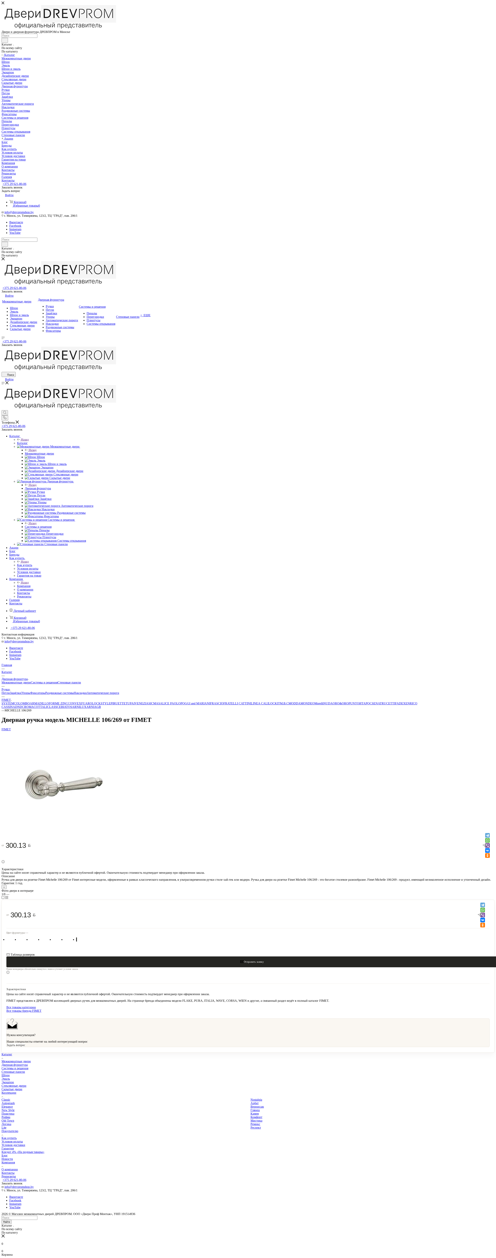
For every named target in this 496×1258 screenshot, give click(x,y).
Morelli (318, 703)
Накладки (80, 693)
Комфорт (256, 1117)
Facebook (15, 225)
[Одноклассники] (487, 855)
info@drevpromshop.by (19, 212)
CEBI (60, 707)
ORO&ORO (341, 703)
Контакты (8, 1173)
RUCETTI (388, 703)
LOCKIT (274, 703)
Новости (7, 1159)
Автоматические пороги (103, 693)
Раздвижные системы (59, 693)
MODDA (294, 703)
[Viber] (487, 845)
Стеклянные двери (14, 1085)
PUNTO (354, 703)
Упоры (25, 693)
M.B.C (284, 703)
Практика (8, 1113)
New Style (8, 1110)
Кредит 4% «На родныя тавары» (23, 1152)
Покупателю (10, 1131)
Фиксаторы (37, 693)
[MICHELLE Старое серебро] (64, 830)
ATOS (68, 707)
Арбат (255, 1103)
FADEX (400, 703)
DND (18, 707)
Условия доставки (13, 1145)
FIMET (6, 729)
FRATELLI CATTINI (237, 703)
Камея (255, 1113)
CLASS (52, 707)
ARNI (90, 707)
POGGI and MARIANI (195, 703)
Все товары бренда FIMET (23, 1010)
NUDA (328, 703)
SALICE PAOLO (169, 703)
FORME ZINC (58, 703)
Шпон (6, 1075)
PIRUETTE (118, 703)
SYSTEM (8, 703)
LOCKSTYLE (101, 703)
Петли (6, 693)
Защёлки (15, 693)
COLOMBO (22, 703)
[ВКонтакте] (487, 850)
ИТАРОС (365, 703)
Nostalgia (256, 1099)
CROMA (28, 707)
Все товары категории (21, 1007)
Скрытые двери (12, 1089)
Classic (6, 1099)
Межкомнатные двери (39, 453)
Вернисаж (257, 1106)
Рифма (6, 1117)
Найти (6, 1221)
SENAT (377, 703)
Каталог (22, 443)
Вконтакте (16, 222)
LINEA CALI (259, 703)
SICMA (153, 703)
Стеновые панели (69, 682)
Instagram (15, 229)
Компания (23, 586)
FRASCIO (216, 703)
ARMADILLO (39, 703)
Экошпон (8, 1082)
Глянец (255, 1110)
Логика (6, 1124)
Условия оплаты (12, 1141)
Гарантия (8, 1148)
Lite (4, 1127)
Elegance (7, 1106)
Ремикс (255, 1124)
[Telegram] (487, 835)
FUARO (86, 703)
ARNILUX (79, 707)
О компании (10, 1169)
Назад (25, 439)
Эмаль (6, 1078)
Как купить (24, 565)
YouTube (15, 232)
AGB (97, 707)
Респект (256, 1127)
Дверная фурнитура (38, 488)
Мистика (256, 1120)
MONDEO (307, 703)
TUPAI (130, 703)
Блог (5, 1155)
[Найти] (5, 40)
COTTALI (40, 707)
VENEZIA (141, 703)
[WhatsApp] (487, 840)
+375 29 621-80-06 (14, 184)
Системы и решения (38, 526)
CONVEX (74, 703)
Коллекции (9, 1092)
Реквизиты (9, 1176)
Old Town (8, 1120)
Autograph (8, 1103)
